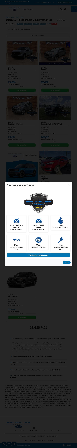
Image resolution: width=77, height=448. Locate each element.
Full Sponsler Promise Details (38, 255)
